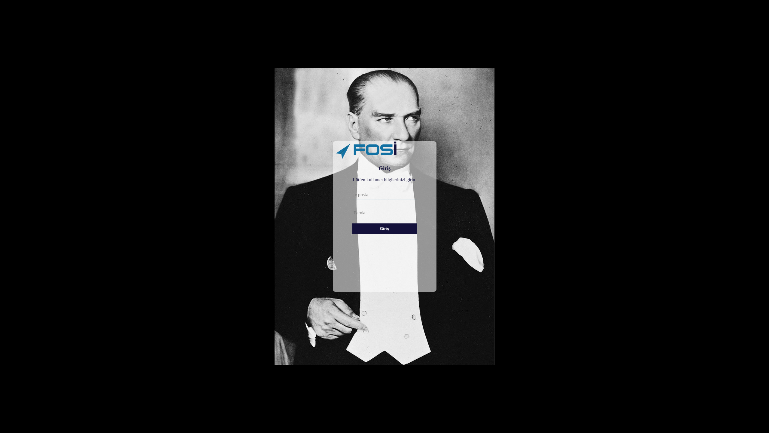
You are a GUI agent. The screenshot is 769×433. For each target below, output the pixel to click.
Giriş (384, 228)
